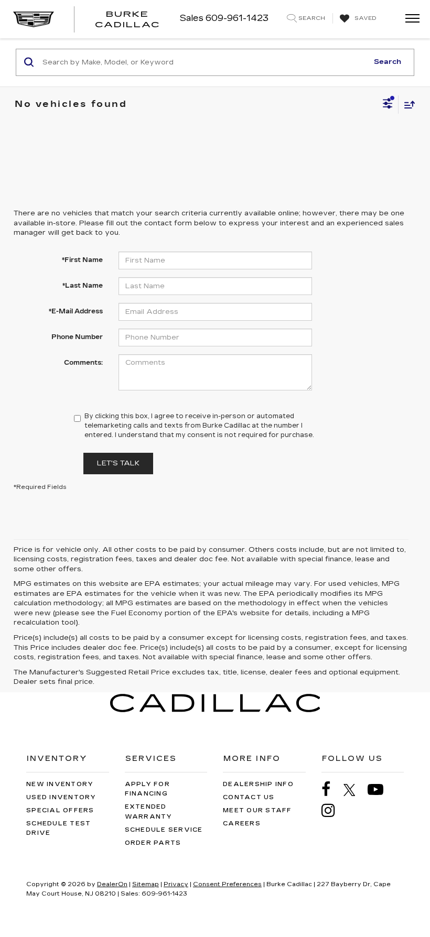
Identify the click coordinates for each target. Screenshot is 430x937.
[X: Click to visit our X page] (354, 789)
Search (387, 62)
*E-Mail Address (76, 311)
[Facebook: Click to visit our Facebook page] (331, 789)
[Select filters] (387, 104)
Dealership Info (258, 784)
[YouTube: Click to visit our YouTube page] (381, 789)
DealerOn (112, 884)
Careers (242, 823)
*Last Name (82, 285)
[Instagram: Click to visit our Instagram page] (333, 810)
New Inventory (59, 784)
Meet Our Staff (257, 810)
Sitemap (145, 884)
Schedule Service (164, 829)
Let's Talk (118, 463)
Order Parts (153, 843)
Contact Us (249, 797)
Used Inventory (61, 797)
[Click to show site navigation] (409, 19)
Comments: (83, 362)
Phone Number (77, 337)
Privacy (176, 884)
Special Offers (60, 810)
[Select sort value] (407, 104)
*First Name (82, 260)
